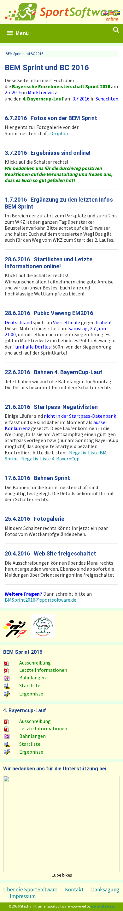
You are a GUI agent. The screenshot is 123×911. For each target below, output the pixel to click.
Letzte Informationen (43, 670)
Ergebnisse (31, 693)
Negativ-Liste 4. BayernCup (50, 458)
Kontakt (74, 889)
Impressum (23, 896)
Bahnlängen (32, 677)
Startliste (29, 685)
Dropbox (59, 133)
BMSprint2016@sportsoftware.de (40, 600)
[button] (61, 824)
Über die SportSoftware (30, 889)
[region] (61, 826)
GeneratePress (102, 906)
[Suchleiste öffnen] (116, 30)
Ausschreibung (35, 662)
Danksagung (105, 889)
